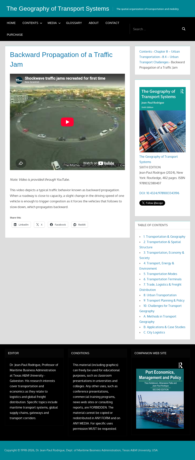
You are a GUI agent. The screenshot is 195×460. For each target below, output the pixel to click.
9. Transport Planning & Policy (164, 300)
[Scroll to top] (186, 451)
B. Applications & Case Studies (164, 327)
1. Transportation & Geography (164, 236)
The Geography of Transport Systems (57, 8)
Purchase (15, 34)
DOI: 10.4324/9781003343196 (159, 193)
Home (11, 23)
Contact (112, 23)
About (94, 23)
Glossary (74, 23)
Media (52, 23)
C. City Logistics (154, 332)
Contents (30, 23)
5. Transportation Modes (160, 274)
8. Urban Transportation (160, 295)
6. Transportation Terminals (162, 279)
